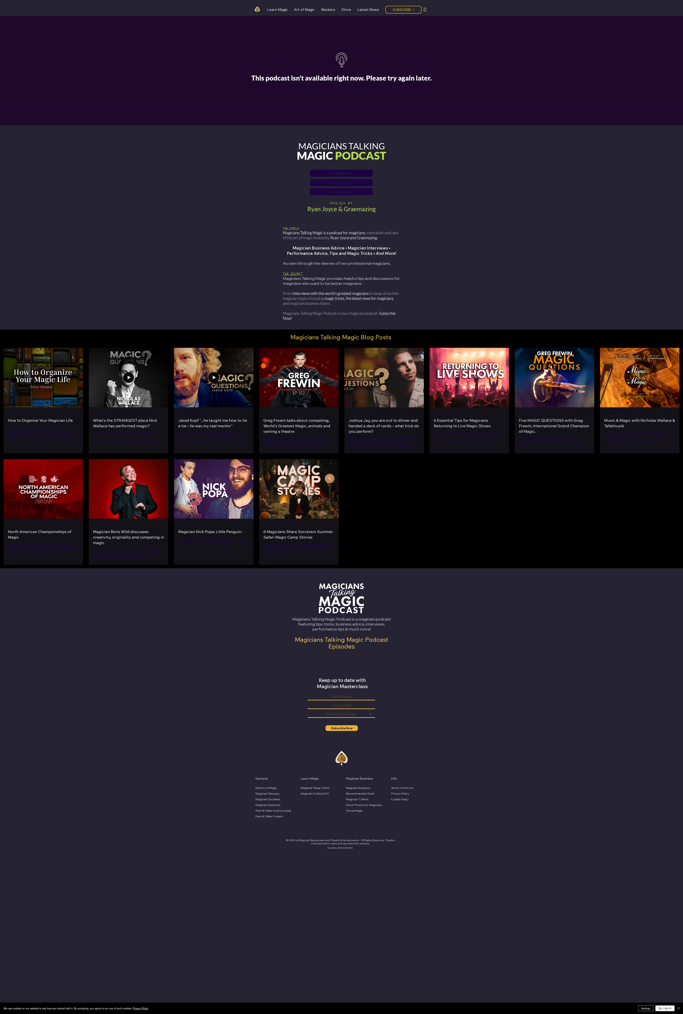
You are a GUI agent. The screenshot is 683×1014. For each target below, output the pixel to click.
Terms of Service (402, 788)
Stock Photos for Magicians (364, 805)
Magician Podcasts (267, 805)
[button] (280, 10)
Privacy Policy (400, 793)
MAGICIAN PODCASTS (20, 413)
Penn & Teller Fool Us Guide (273, 810)
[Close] (679, 1008)
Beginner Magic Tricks (315, 788)
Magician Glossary (267, 793)
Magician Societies (267, 799)
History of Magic (266, 788)
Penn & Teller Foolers (269, 816)
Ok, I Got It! (664, 1008)
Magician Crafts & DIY (315, 793)
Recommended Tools (360, 793)
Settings (645, 1008)
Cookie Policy (400, 799)
